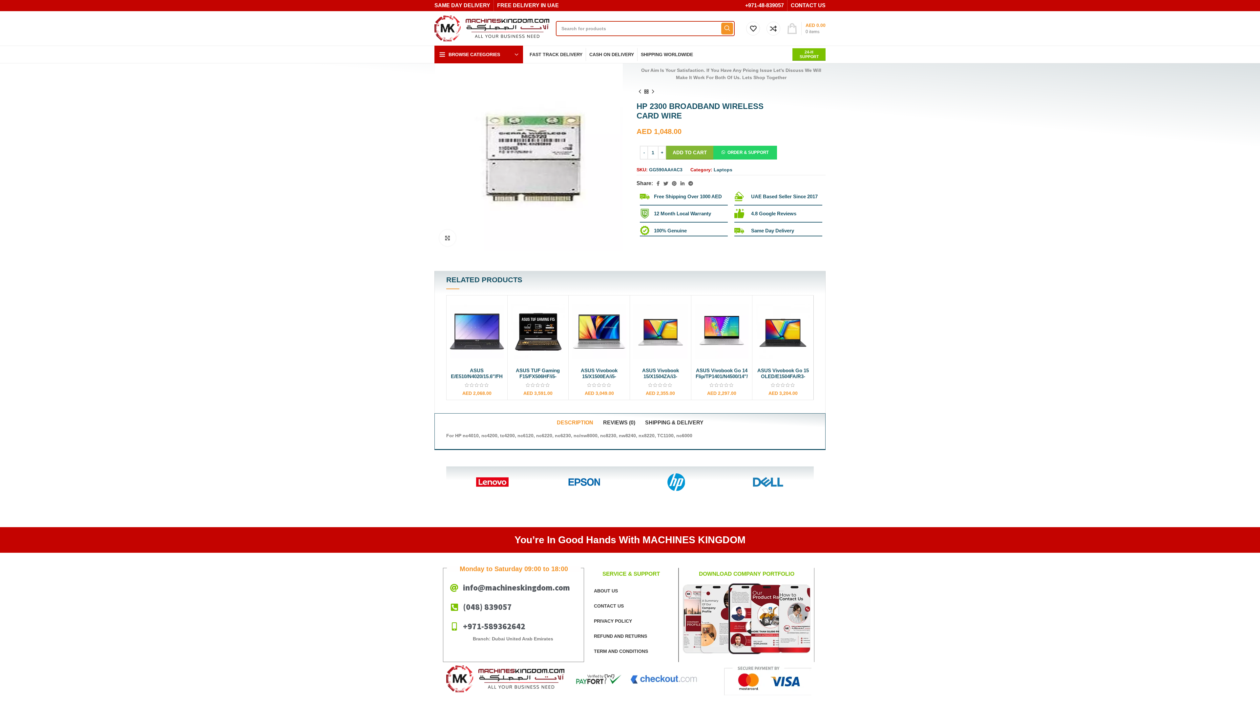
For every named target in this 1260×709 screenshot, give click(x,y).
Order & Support (748, 152)
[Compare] (499, 309)
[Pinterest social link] (674, 183)
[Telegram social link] (690, 183)
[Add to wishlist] (499, 324)
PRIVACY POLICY (613, 621)
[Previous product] (640, 91)
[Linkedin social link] (682, 183)
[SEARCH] (727, 28)
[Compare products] (773, 28)
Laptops (723, 169)
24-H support (809, 54)
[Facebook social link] (658, 183)
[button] (745, 152)
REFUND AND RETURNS (620, 636)
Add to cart (690, 152)
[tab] (575, 423)
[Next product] (653, 91)
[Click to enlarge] (447, 238)
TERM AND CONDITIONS (621, 651)
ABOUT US (606, 590)
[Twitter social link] (666, 183)
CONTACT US (609, 606)
